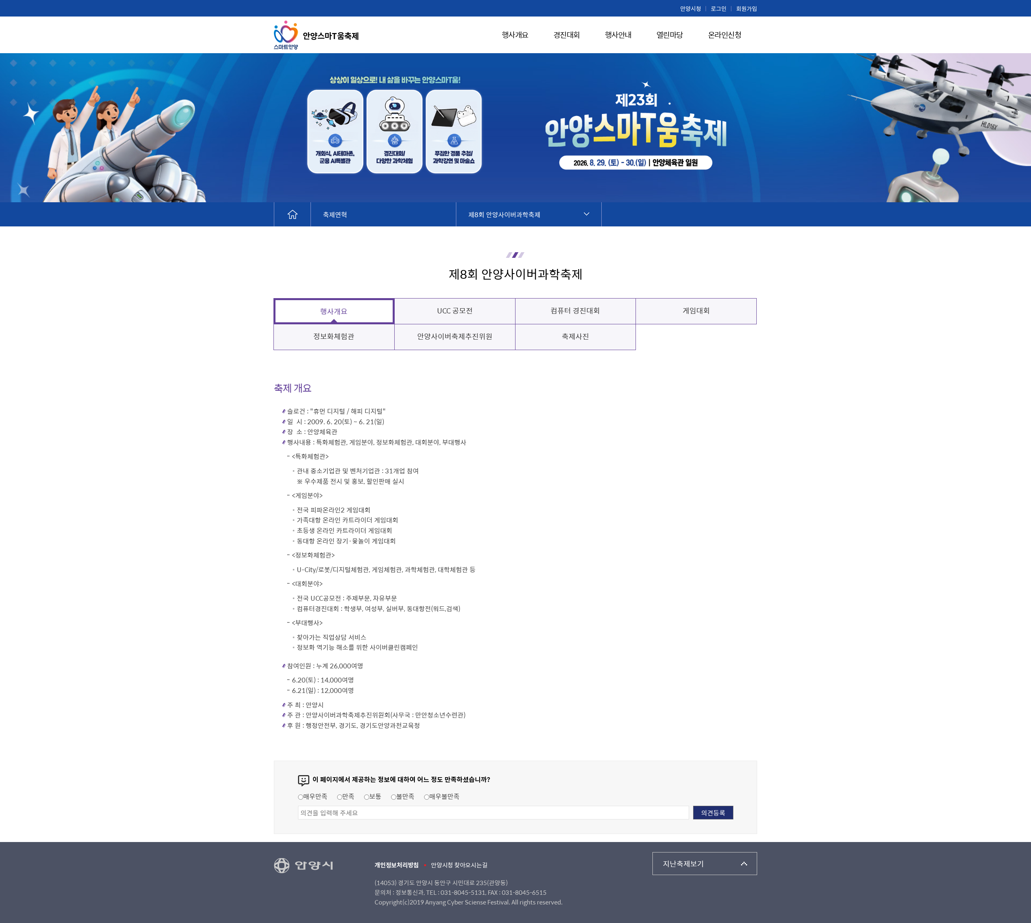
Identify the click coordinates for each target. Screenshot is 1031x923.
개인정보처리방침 (397, 865)
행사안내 (618, 35)
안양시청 (690, 8)
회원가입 (746, 8)
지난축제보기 (683, 863)
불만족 (405, 796)
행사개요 (515, 35)
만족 (348, 796)
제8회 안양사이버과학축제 (504, 214)
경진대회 (566, 35)
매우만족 (315, 796)
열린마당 (669, 35)
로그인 (719, 8)
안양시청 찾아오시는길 (459, 865)
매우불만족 (444, 796)
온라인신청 (724, 35)
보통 (375, 796)
